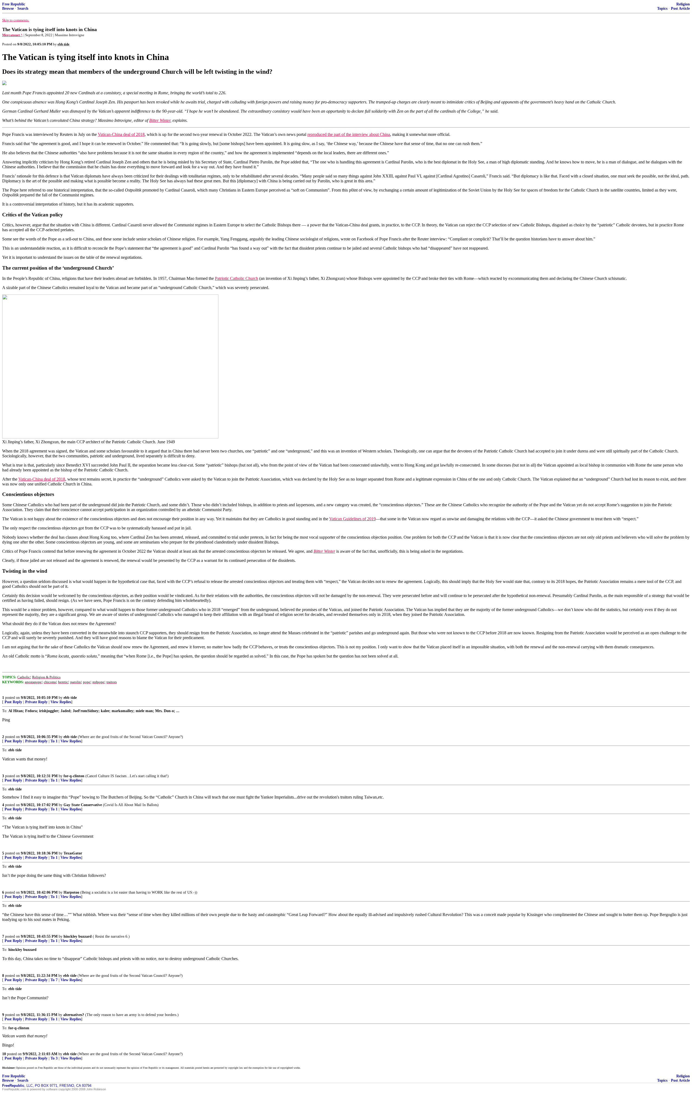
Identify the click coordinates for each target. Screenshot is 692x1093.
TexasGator (73, 853)
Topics (662, 8)
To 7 (54, 980)
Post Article (680, 8)
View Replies (61, 702)
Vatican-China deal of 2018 (121, 134)
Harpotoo (71, 892)
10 (4, 1054)
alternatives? (73, 1015)
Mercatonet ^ (12, 35)
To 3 (54, 1058)
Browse (8, 8)
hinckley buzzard (78, 936)
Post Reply (13, 702)
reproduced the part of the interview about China (348, 134)
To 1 (54, 741)
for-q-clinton (74, 776)
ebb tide (70, 698)
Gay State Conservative (83, 805)
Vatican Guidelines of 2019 (352, 519)
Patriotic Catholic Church (236, 278)
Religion (683, 4)
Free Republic (13, 4)
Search (22, 8)
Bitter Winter (159, 120)
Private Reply (36, 702)
